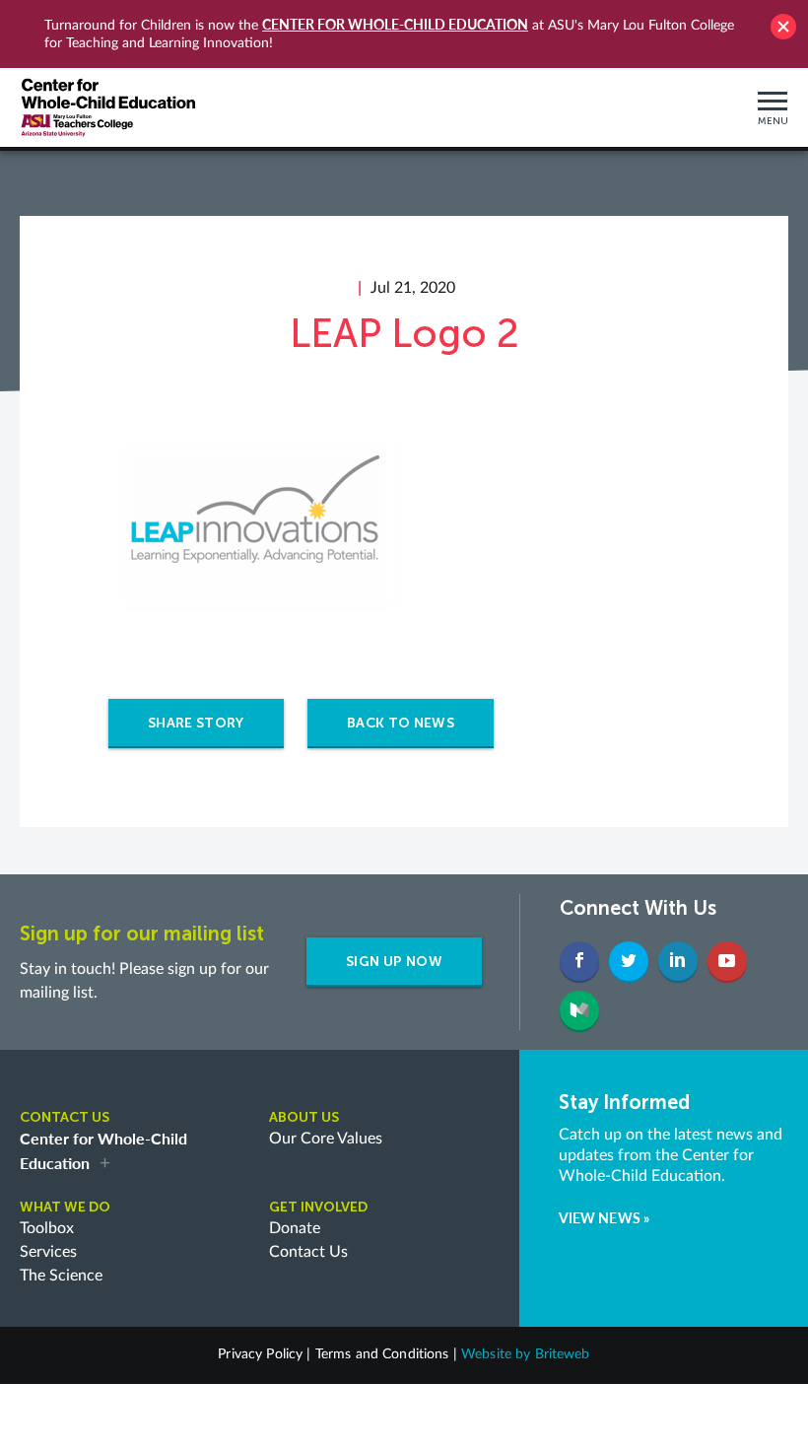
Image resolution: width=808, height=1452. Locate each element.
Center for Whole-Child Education (395, 24)
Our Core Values (325, 1138)
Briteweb (562, 1354)
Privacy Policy (260, 1354)
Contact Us (308, 1252)
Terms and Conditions (382, 1354)
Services (48, 1252)
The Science (61, 1275)
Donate (294, 1228)
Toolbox (47, 1228)
